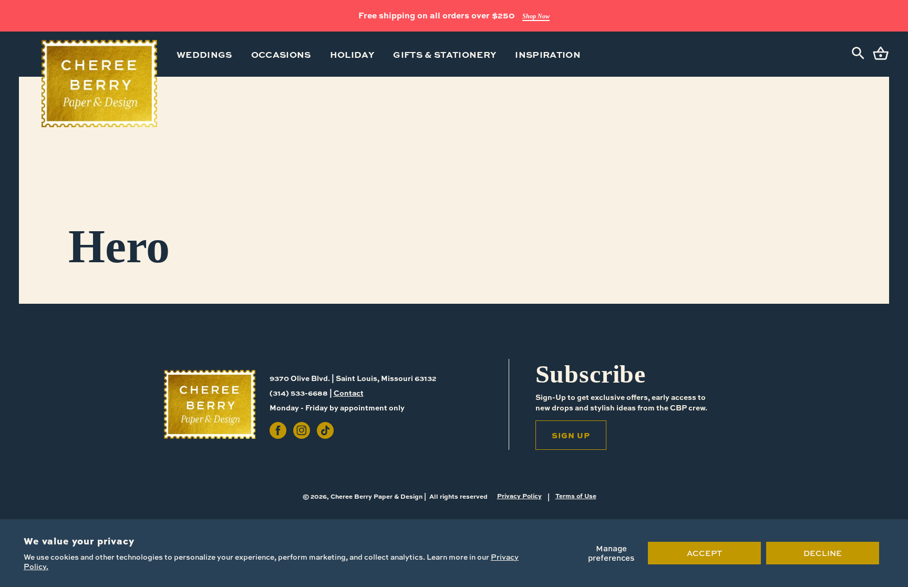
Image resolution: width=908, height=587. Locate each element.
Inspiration (548, 54)
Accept (704, 553)
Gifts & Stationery (444, 54)
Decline (822, 553)
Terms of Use (575, 495)
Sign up (571, 435)
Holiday (352, 54)
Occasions (281, 54)
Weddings (204, 54)
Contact (349, 392)
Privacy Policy (519, 495)
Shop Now (536, 16)
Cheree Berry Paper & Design (376, 496)
